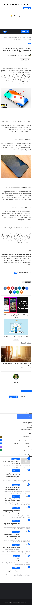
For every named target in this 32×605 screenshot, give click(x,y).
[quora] (25, 5)
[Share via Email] (10, 292)
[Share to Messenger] (14, 292)
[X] (23, 288)
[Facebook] (27, 288)
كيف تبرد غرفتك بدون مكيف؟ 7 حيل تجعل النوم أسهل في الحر (16, 364)
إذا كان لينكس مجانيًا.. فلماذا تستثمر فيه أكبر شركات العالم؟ (12, 500)
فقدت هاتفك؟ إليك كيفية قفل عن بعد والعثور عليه (11, 462)
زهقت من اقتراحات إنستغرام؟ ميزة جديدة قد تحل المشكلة (11, 571)
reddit (15, 272)
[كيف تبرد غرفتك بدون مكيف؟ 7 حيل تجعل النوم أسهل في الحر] (16, 354)
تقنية (19, 38)
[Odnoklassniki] (21, 292)
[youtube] (13, 5)
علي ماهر (16, 382)
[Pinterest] (12, 288)
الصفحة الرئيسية (26, 38)
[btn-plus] (26, 60)
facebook (5, 391)
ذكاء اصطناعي (15, 450)
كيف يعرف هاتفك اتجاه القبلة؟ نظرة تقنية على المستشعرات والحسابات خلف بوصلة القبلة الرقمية (12, 475)
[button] (27, 8)
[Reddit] (8, 288)
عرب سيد (29, 426)
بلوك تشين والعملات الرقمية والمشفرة (15, 443)
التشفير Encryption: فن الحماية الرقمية (12, 559)
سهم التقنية (8, 602)
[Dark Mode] (5, 32)
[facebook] (28, 5)
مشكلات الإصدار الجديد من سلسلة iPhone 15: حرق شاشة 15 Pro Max (17, 38)
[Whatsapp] (17, 292)
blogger (27, 391)
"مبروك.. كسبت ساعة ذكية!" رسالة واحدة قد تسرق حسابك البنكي (11, 548)
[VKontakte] (5, 288)
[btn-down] (22, 60)
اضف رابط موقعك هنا (26, 429)
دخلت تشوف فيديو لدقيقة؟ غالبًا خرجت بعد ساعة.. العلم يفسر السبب (11, 524)
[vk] (4, 5)
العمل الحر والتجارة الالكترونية (15, 440)
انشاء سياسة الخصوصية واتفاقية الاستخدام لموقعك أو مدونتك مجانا (11, 512)
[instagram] (10, 5)
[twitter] (16, 5)
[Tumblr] (16, 288)
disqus (16, 391)
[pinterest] (7, 5)
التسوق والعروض (15, 437)
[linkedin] (19, 5)
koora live (29, 428)
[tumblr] (22, 5)
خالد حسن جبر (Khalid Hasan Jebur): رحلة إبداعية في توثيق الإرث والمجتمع (11, 536)
